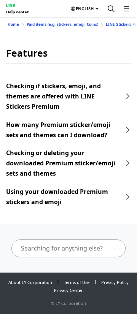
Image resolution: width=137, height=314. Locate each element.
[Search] (111, 8)
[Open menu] (126, 8)
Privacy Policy (115, 282)
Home (13, 24)
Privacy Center (68, 290)
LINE (10, 5)
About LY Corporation (30, 282)
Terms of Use (76, 282)
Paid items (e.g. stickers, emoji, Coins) (62, 24)
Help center (17, 11)
